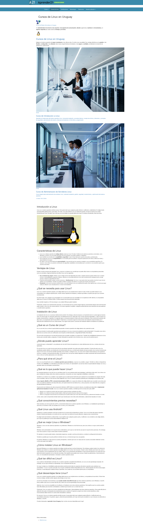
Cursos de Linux (55, 9)
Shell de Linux (43, 520)
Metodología (73, 9)
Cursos (46, 9)
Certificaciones (64, 9)
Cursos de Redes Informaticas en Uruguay (46, 25)
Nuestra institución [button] (90, 9)
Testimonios (81, 9)
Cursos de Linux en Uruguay (50, 38)
